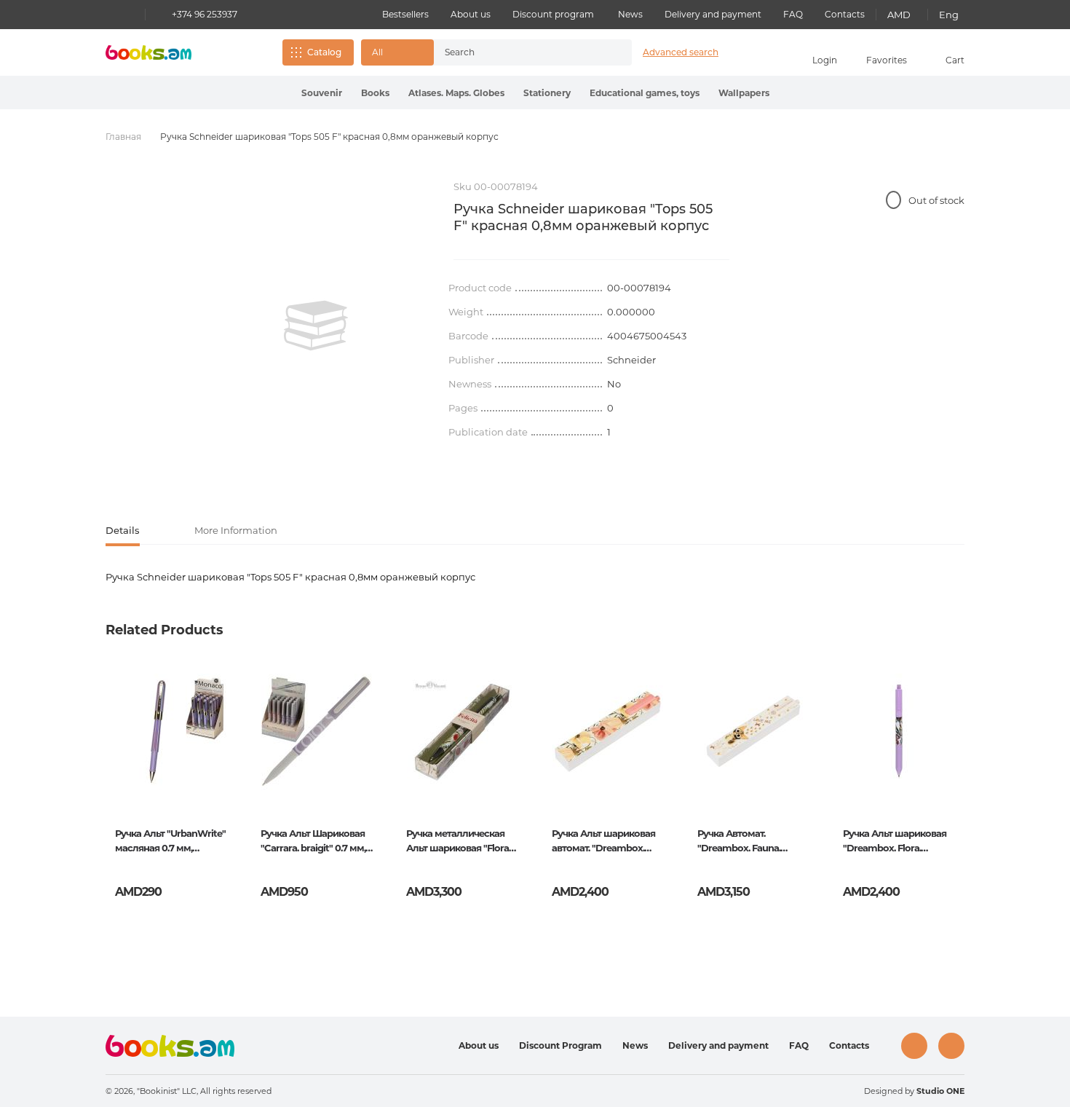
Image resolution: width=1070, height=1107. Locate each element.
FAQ (793, 14)
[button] (397, 52)
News (630, 14)
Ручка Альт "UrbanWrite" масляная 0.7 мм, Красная (170, 841)
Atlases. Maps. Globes (456, 92)
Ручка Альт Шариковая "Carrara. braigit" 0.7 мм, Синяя (313, 841)
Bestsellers (405, 14)
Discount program (553, 14)
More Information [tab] (235, 530)
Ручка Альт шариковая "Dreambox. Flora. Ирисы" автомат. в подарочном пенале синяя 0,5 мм (894, 841)
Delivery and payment (713, 14)
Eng (949, 14)
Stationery (547, 92)
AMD (899, 14)
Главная (123, 136)
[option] (316, 325)
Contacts (845, 14)
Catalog (324, 52)
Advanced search (680, 52)
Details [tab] (123, 530)
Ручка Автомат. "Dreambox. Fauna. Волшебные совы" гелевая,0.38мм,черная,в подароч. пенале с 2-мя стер (752, 841)
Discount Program (560, 1045)
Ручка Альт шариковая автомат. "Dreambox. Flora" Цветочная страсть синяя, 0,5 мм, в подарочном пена (604, 841)
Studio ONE (940, 1091)
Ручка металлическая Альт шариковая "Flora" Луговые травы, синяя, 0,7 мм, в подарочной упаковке (459, 841)
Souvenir (321, 92)
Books (375, 92)
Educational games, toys (645, 92)
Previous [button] (117, 776)
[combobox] (517, 52)
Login (824, 60)
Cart (955, 60)
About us (471, 14)
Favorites (886, 60)
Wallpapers (743, 92)
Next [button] (952, 776)
